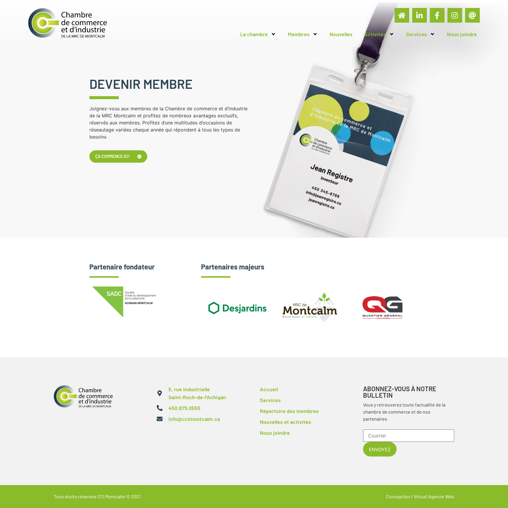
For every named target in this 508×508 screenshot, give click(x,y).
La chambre (254, 34)
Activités (375, 34)
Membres (299, 34)
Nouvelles (341, 34)
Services (416, 34)
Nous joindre (462, 34)
